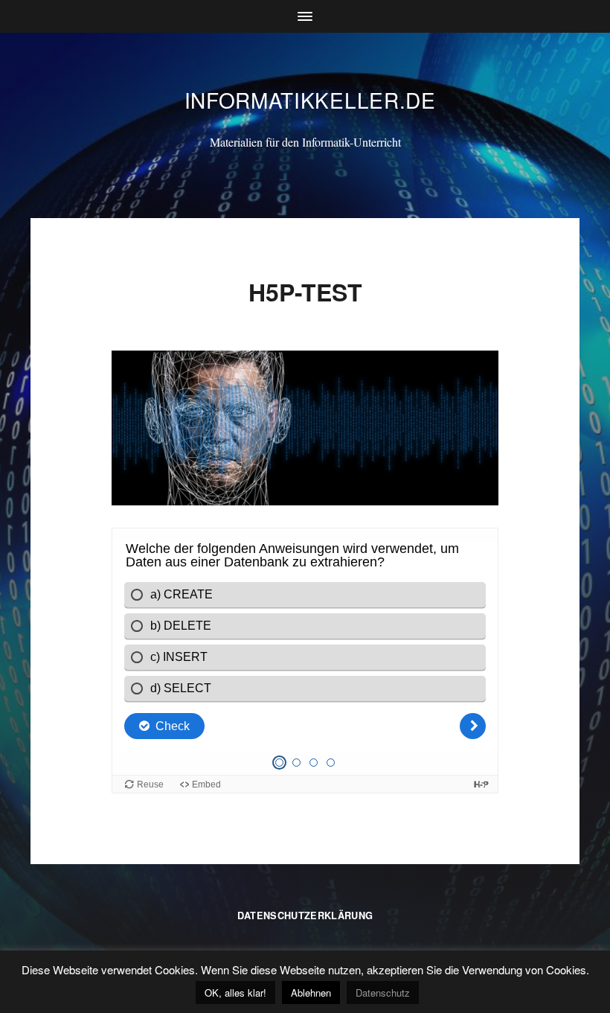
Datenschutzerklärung (305, 915)
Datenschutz (383, 992)
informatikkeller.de (310, 100)
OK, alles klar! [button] (235, 992)
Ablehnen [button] (311, 992)
